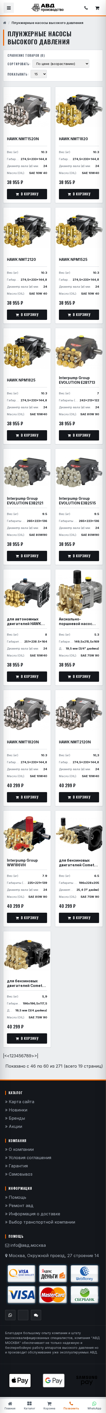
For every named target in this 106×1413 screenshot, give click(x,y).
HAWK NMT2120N (75, 742)
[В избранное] (34, 92)
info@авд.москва (28, 1245)
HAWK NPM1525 (73, 259)
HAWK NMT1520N (23, 139)
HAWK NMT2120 (21, 259)
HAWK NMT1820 (73, 139)
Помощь (16, 1197)
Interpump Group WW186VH (22, 862)
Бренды (16, 1118)
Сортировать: (18, 64)
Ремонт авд (20, 1205)
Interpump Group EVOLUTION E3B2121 (25, 500)
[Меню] (9, 8)
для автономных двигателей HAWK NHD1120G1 (24, 621)
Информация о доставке (33, 1213)
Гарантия (17, 1165)
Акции (14, 1126)
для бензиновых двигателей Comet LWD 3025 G (24, 983)
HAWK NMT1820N (23, 742)
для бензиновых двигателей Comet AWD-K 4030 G (76, 862)
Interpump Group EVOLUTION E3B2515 (77, 500)
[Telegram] (23, 1315)
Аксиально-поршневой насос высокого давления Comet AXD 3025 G (77, 621)
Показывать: (18, 74)
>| (36, 1055)
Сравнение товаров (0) (26, 55)
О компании (20, 1149)
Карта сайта (20, 1101)
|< (5, 1055)
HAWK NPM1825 (21, 380)
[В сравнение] (44, 92)
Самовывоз (19, 1174)
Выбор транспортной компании (41, 1222)
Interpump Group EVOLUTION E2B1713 (77, 380)
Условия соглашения (29, 1157)
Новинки (17, 1109)
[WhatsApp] (10, 1315)
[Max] (36, 1315)
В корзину (29, 193)
